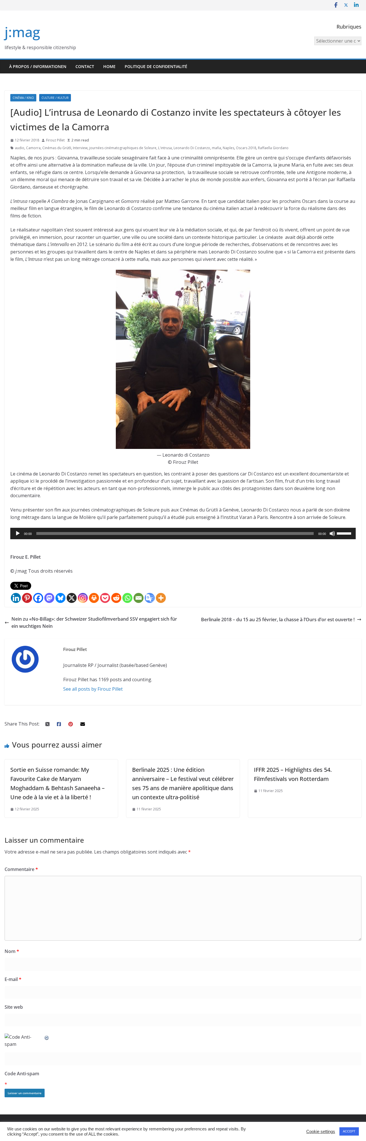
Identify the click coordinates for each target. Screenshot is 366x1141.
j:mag (22, 32)
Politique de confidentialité (156, 66)
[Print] (94, 598)
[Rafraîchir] (47, 1037)
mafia (216, 147)
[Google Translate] (150, 598)
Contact (84, 66)
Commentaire (21, 869)
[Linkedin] (16, 598)
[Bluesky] (60, 598)
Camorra (33, 147)
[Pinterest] (27, 598)
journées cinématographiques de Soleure (122, 147)
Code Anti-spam (22, 1073)
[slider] (345, 533)
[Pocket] (105, 598)
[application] (183, 533)
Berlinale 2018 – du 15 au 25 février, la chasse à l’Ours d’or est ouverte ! (278, 619)
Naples (228, 147)
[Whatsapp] (127, 598)
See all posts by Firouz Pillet (93, 689)
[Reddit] (116, 598)
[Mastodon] (49, 598)
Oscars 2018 (246, 147)
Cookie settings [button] (320, 1131)
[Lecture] (18, 533)
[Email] (139, 598)
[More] (161, 598)
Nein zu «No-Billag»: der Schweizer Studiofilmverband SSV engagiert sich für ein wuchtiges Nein (94, 623)
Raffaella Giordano (273, 147)
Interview (80, 147)
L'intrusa (165, 147)
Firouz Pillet (55, 140)
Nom (12, 951)
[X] (72, 598)
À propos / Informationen (37, 66)
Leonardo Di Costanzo (192, 147)
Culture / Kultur (55, 98)
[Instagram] (83, 598)
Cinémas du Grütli (56, 147)
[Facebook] (38, 598)
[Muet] (332, 533)
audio (19, 147)
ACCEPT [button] (349, 1131)
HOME (109, 66)
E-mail (13, 979)
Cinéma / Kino (23, 98)
